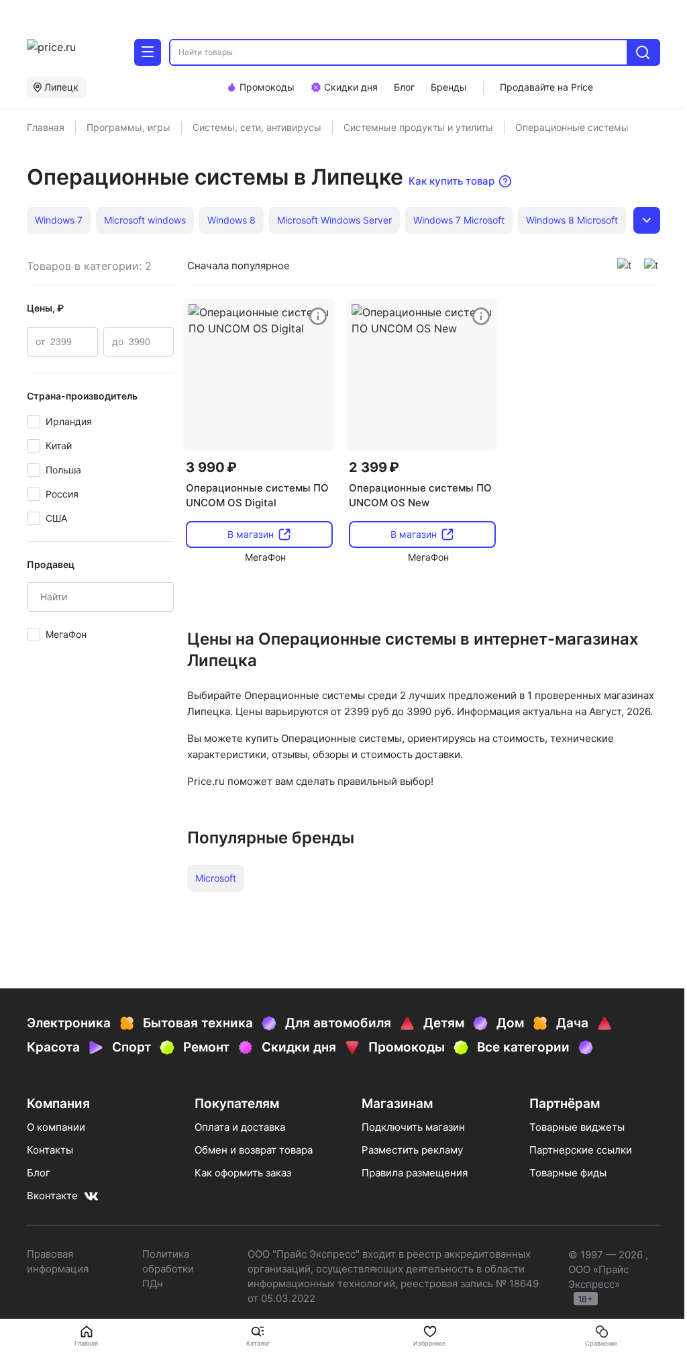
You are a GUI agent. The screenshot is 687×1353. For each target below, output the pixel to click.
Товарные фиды (567, 1172)
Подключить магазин (413, 1127)
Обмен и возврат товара (254, 1150)
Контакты (50, 1150)
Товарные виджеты (577, 1127)
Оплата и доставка (240, 1127)
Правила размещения (415, 1172)
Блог (38, 1172)
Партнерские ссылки (580, 1150)
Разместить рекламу (412, 1150)
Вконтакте (52, 1195)
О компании (56, 1127)
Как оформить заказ (243, 1172)
